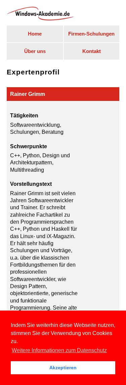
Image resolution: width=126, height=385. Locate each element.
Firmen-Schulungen (91, 34)
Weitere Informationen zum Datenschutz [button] (59, 350)
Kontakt (91, 51)
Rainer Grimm (27, 94)
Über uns (35, 51)
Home (35, 34)
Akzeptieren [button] (63, 367)
